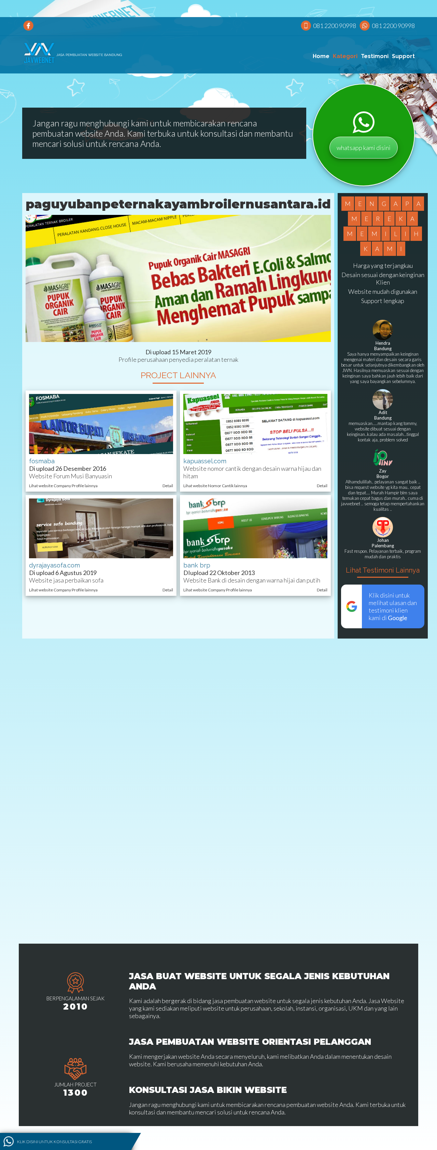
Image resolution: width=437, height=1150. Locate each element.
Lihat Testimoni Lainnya (383, 570)
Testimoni (375, 56)
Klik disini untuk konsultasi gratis (54, 1141)
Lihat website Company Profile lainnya (63, 485)
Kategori (345, 56)
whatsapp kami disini (364, 147)
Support (403, 56)
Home (321, 56)
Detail (168, 485)
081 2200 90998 (334, 25)
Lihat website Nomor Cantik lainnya (215, 485)
